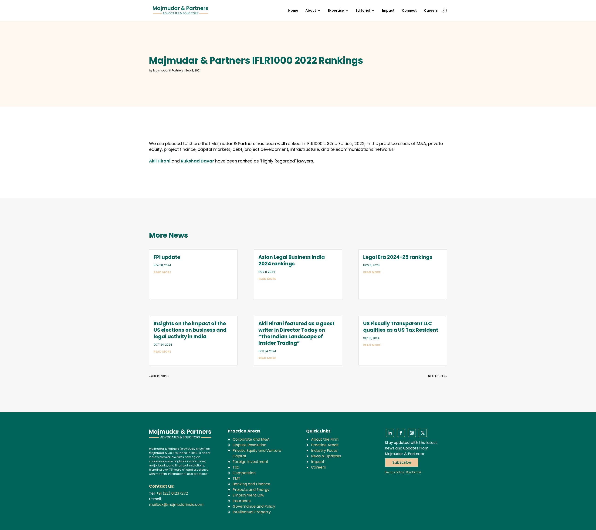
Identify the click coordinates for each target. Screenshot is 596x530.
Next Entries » (437, 376)
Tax (236, 467)
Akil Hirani (159, 161)
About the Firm (325, 439)
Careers (431, 11)
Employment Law (248, 495)
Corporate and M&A (251, 439)
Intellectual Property (252, 512)
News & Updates (326, 456)
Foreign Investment (250, 461)
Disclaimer (413, 472)
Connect (409, 11)
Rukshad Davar (197, 161)
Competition (244, 473)
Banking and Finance (251, 484)
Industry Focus (324, 450)
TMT (236, 478)
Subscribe (401, 462)
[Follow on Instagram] (412, 433)
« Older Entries (159, 376)
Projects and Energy (251, 489)
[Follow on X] (423, 433)
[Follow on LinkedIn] (390, 433)
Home (293, 11)
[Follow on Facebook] (401, 433)
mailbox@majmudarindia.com (176, 504)
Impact (388, 11)
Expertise (336, 11)
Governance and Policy (254, 506)
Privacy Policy (394, 472)
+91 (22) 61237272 (172, 493)
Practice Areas (324, 445)
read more (162, 272)
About (310, 11)
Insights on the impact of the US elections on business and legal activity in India (190, 330)
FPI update (167, 257)
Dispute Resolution (249, 445)
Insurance (242, 500)
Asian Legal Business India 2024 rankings (291, 260)
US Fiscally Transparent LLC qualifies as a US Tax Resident (400, 326)
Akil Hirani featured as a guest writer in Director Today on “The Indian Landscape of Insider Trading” (296, 333)
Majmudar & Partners (168, 70)
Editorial (363, 11)
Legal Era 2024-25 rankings (397, 257)
